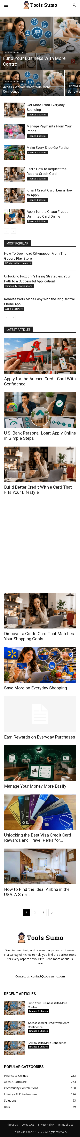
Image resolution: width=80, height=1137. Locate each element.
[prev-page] (6, 231)
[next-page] (13, 231)
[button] (6, 5)
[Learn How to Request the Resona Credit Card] (14, 174)
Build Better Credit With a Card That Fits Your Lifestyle (38, 490)
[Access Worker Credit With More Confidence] (32, 86)
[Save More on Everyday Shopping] (40, 665)
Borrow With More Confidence (47, 1043)
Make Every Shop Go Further (48, 147)
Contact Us (28, 1124)
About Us (12, 1124)
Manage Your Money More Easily (35, 786)
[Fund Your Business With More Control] (40, 43)
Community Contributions (18, 286)
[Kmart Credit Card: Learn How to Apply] (14, 195)
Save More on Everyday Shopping (35, 687)
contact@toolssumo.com (48, 976)
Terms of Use (65, 1124)
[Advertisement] (40, 546)
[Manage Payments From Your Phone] (14, 131)
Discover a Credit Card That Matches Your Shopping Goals (39, 636)
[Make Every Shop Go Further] (14, 152)
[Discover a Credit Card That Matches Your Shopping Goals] (40, 610)
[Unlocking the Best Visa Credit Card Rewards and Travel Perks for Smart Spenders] (40, 812)
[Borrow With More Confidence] (14, 1048)
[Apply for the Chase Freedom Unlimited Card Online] (14, 216)
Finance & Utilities (14, 52)
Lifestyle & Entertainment (18, 263)
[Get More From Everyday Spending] (14, 110)
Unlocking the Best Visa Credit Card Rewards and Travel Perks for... (37, 838)
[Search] (74, 5)
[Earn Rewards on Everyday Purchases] (40, 714)
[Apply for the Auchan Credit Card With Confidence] (40, 356)
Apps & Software (14, 308)
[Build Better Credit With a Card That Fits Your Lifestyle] (40, 464)
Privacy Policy (46, 1124)
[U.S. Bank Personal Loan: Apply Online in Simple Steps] (40, 410)
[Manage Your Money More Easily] (40, 763)
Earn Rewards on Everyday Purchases (39, 737)
